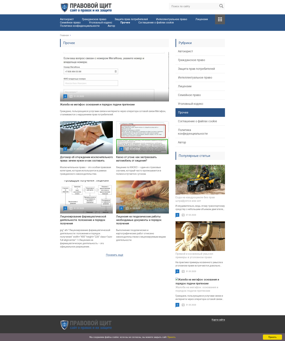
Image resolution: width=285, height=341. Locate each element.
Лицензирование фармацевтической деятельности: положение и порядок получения (83, 220)
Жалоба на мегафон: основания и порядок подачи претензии (97, 104)
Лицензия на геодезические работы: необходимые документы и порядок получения (138, 220)
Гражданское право (94, 19)
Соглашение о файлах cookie (156, 22)
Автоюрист (67, 19)
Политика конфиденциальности (79, 25)
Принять (171, 337)
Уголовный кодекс (100, 22)
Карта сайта (218, 319)
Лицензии (201, 19)
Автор (111, 25)
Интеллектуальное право (171, 19)
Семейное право (70, 22)
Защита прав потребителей (131, 19)
